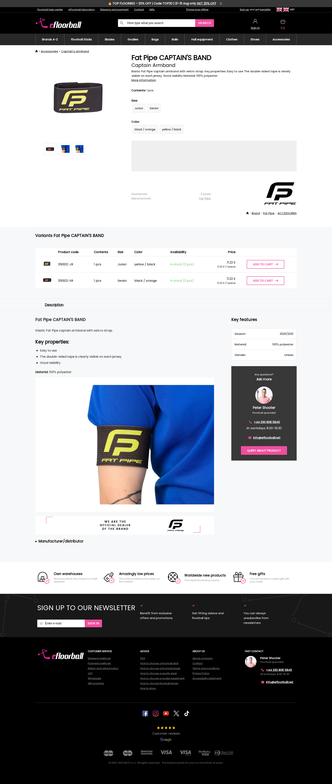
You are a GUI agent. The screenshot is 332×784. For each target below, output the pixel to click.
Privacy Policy (201, 673)
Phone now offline (197, 9)
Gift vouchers (96, 683)
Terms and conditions (206, 668)
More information (143, 80)
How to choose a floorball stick (159, 663)
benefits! (265, 9)
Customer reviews (166, 733)
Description (54, 304)
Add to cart (263, 264)
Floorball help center (50, 9)
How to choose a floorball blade (160, 668)
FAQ (142, 658)
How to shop (148, 688)
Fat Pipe (205, 198)
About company (203, 658)
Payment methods (99, 663)
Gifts (152, 9)
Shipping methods (99, 658)
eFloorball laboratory (81, 9)
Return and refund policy (103, 668)
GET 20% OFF (206, 3)
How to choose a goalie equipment (162, 678)
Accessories (49, 51)
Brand (256, 213)
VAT (90, 673)
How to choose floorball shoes (159, 683)
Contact (139, 9)
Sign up (244, 9)
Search (204, 23)
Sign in (93, 623)
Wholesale (94, 678)
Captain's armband (75, 51)
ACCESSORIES (287, 213)
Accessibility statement (207, 678)
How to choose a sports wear (158, 673)
